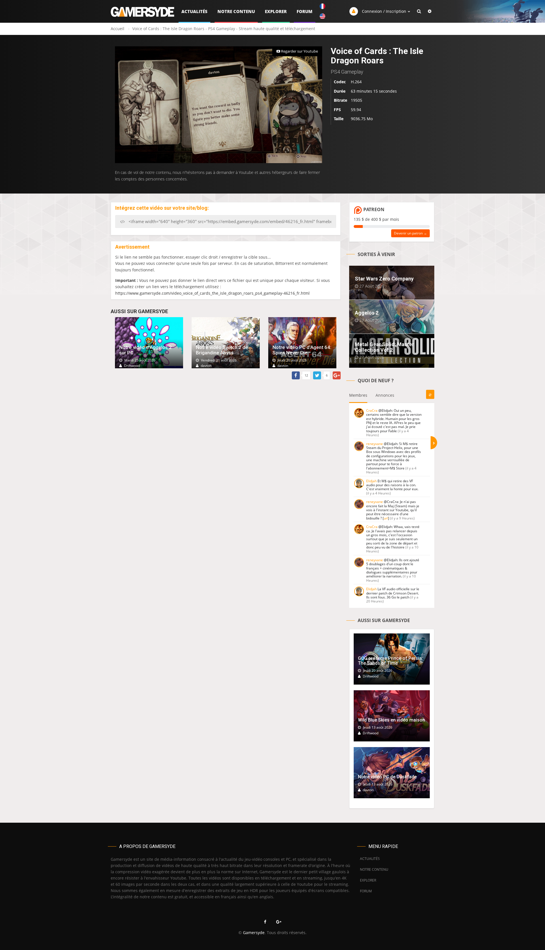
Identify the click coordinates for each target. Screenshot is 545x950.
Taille (338, 118)
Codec (340, 81)
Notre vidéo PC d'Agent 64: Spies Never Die (301, 350)
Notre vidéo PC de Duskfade (387, 776)
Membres (358, 395)
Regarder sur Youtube (299, 51)
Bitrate (340, 100)
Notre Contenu (236, 11)
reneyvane (374, 443)
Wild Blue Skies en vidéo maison (391, 720)
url (386, 518)
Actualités (194, 11)
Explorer (276, 11)
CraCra (372, 410)
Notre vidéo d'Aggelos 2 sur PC (145, 350)
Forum (305, 11)
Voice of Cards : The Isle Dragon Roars (377, 55)
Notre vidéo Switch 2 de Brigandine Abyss (222, 350)
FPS (337, 109)
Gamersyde (254, 932)
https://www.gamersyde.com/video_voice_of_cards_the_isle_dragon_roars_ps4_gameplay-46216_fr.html (212, 293)
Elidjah (371, 481)
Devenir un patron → (410, 233)
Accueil (117, 28)
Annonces (385, 395)
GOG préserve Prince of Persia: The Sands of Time (390, 661)
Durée (339, 91)
